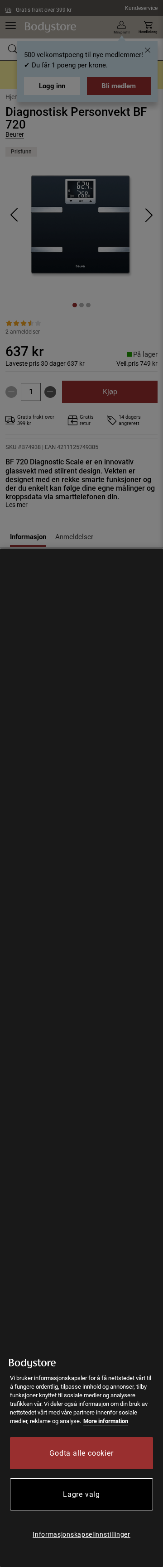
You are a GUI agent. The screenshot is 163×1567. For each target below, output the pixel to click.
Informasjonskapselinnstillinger (81, 1534)
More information (105, 1421)
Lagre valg (81, 1494)
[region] (81, 1058)
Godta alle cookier (81, 1453)
